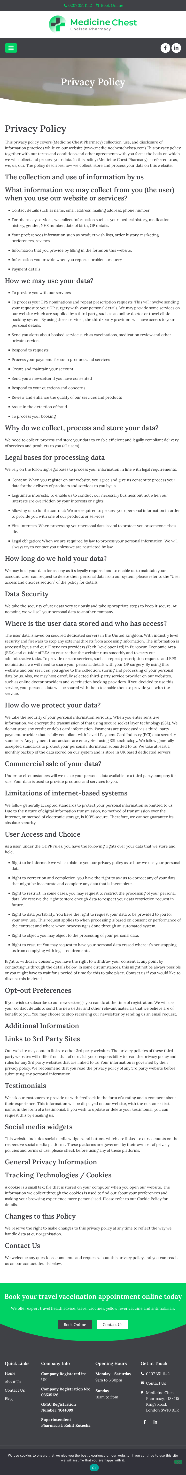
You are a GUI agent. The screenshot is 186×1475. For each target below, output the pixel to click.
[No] (178, 1462)
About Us (13, 1381)
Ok (94, 1468)
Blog (9, 1398)
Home (10, 1373)
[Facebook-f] (165, 48)
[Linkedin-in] (176, 48)
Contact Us (15, 1390)
